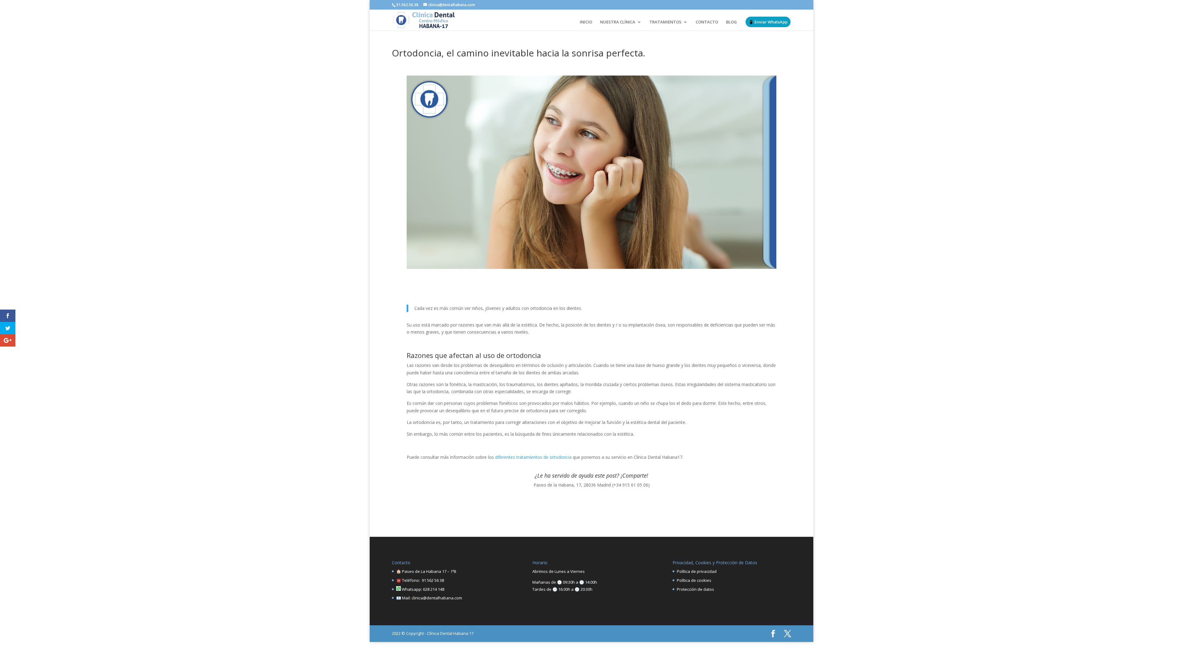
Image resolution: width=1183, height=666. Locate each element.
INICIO (586, 22)
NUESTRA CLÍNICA (617, 22)
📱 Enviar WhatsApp (768, 22)
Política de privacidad (697, 571)
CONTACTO (707, 22)
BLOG (731, 22)
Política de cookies (694, 580)
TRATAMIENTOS (665, 22)
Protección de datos (695, 589)
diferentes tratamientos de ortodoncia (533, 457)
